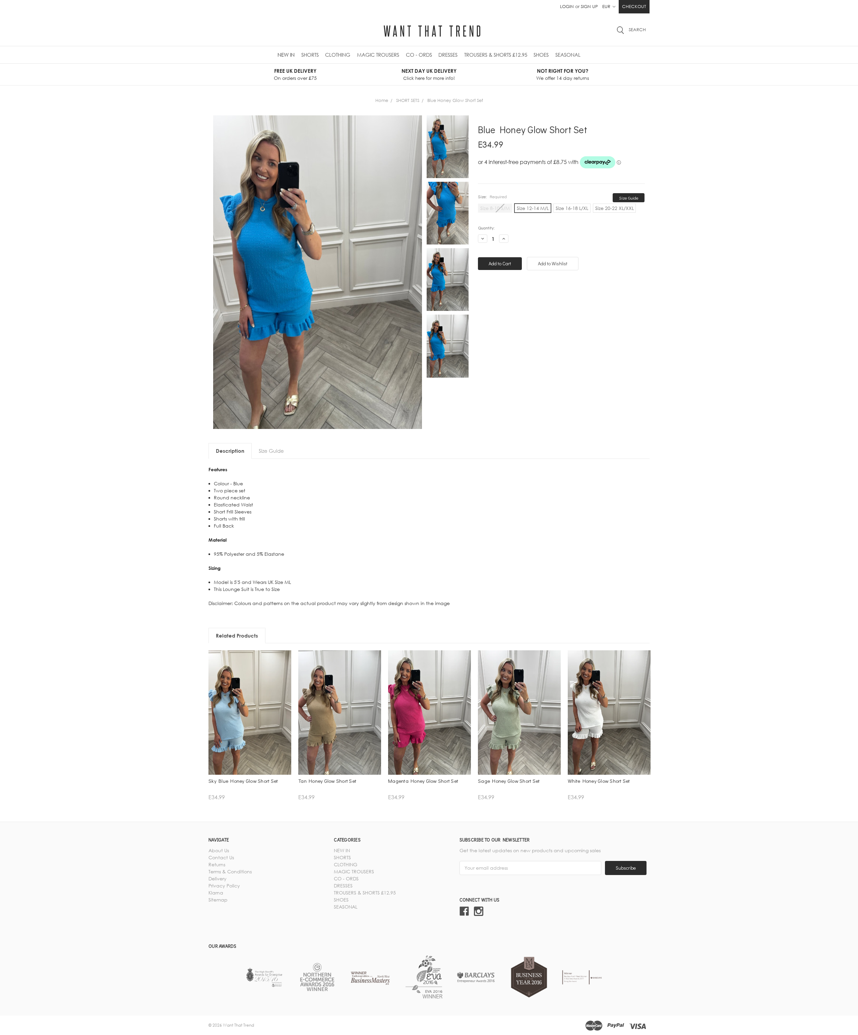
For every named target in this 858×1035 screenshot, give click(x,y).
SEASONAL (567, 55)
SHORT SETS (407, 100)
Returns (216, 864)
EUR (607, 6)
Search (637, 29)
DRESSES (447, 55)
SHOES (541, 55)
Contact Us (221, 857)
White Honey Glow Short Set (599, 780)
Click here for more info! (429, 78)
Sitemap (218, 900)
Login (567, 6)
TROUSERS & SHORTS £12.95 (495, 55)
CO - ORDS (419, 55)
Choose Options (250, 731)
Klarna (215, 892)
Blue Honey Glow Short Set (455, 100)
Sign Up (589, 6)
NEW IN (286, 55)
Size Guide (628, 198)
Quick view (250, 720)
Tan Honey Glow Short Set (327, 780)
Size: (492, 196)
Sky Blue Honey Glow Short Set (243, 780)
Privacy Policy (224, 885)
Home (381, 100)
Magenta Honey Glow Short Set (423, 780)
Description (230, 451)
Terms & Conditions (230, 871)
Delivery (217, 878)
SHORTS (310, 55)
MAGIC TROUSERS (378, 55)
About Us (218, 850)
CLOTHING (337, 55)
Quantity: (486, 227)
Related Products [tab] (237, 636)
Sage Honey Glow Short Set (509, 780)
